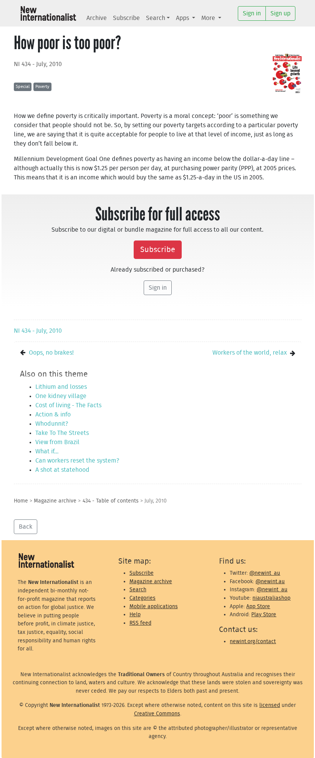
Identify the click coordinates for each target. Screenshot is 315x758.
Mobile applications (153, 606)
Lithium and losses (61, 387)
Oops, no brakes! (51, 353)
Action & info (53, 414)
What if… (46, 451)
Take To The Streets (62, 433)
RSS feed (140, 623)
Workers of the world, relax (249, 353)
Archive (96, 18)
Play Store (263, 614)
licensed (269, 705)
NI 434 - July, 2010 (38, 64)
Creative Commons (157, 714)
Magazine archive (55, 501)
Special (23, 87)
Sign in (158, 288)
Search (155, 18)
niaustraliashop (271, 598)
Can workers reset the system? (77, 461)
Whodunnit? (51, 424)
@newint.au (270, 581)
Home (21, 501)
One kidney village (60, 396)
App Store (258, 606)
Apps (183, 18)
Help (135, 614)
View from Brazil (57, 442)
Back (25, 527)
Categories (142, 598)
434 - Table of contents (111, 501)
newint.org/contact (253, 641)
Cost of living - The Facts (68, 405)
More (209, 18)
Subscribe (126, 18)
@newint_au (264, 573)
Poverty (42, 87)
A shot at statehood (62, 470)
